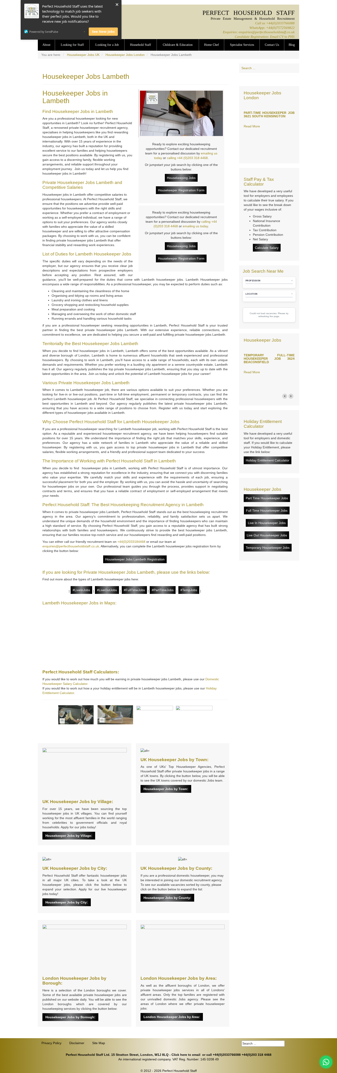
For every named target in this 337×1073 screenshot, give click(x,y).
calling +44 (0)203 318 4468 (187, 158)
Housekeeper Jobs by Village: (68, 835)
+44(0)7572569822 (280, 28)
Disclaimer (76, 1043)
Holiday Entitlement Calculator (267, 460)
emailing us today (195, 226)
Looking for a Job (107, 45)
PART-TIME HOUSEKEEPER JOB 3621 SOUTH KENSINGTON (269, 114)
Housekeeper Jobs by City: (66, 902)
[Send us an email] (278, 79)
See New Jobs (103, 31)
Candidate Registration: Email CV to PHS (265, 36)
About (46, 45)
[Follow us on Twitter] (269, 79)
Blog (292, 45)
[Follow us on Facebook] (251, 79)
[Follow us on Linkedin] (260, 79)
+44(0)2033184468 (131, 541)
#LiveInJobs (81, 590)
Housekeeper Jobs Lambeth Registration (135, 559)
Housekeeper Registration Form (181, 190)
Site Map (98, 1043)
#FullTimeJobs (134, 590)
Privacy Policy (51, 1043)
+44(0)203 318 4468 (256, 1055)
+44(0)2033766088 (280, 23)
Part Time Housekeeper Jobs (267, 498)
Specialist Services (242, 45)
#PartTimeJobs (163, 590)
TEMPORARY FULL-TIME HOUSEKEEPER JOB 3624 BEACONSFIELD (269, 358)
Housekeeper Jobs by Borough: (70, 1017)
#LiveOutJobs (107, 590)
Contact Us (272, 45)
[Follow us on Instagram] (286, 79)
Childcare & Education (178, 45)
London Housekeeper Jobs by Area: (172, 1017)
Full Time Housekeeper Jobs (266, 510)
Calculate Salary (267, 248)
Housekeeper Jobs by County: (167, 898)
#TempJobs (188, 590)
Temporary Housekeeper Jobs (268, 547)
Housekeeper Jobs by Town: (166, 789)
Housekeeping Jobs (181, 178)
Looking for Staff (72, 45)
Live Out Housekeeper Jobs (267, 535)
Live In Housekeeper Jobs (267, 523)
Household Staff (140, 45)
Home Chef (211, 45)
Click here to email (185, 1055)
